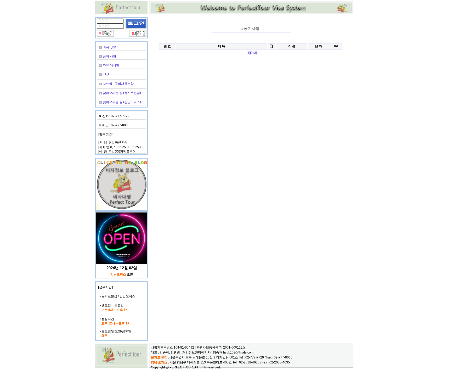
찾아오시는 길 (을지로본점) (122, 93)
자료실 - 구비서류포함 (118, 84)
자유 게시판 (111, 65)
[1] (248, 53)
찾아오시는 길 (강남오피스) (122, 102)
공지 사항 (109, 56)
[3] (255, 53)
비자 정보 (109, 47)
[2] (251, 53)
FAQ (106, 74)
